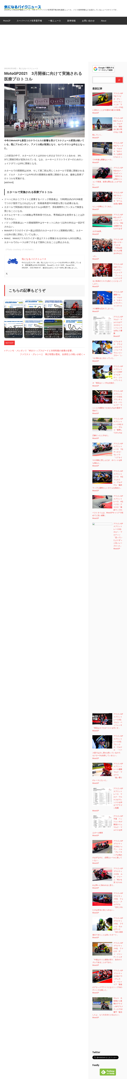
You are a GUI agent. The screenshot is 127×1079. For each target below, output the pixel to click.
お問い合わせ (88, 20)
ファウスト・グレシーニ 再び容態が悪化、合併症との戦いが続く (51, 354)
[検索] (119, 80)
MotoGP (6, 20)
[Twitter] (7, 274)
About (103, 20)
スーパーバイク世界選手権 (29, 20)
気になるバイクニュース (28, 68)
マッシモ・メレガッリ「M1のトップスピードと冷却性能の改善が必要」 (40, 350)
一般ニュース (54, 20)
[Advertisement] (63, 43)
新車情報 (71, 20)
